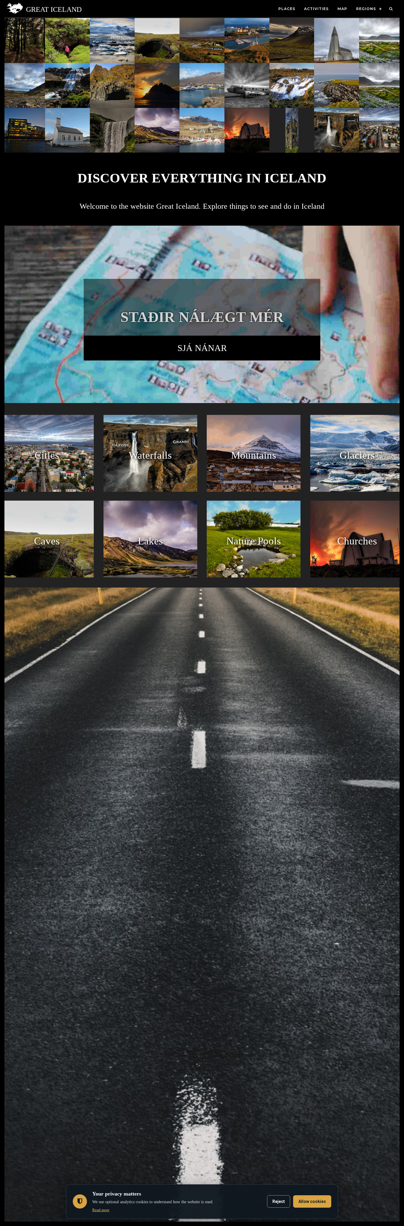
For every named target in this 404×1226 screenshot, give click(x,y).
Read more (100, 1210)
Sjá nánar (202, 348)
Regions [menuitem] (366, 9)
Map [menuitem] (342, 9)
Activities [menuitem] (316, 9)
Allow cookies (312, 1201)
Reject (278, 1201)
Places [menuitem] (286, 9)
